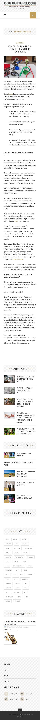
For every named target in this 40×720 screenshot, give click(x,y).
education (17, 548)
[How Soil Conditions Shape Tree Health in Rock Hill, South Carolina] (9, 399)
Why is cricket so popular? (24, 454)
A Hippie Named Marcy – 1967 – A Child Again (18, 463)
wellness (17, 601)
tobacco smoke (18, 259)
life (15, 575)
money (7, 579)
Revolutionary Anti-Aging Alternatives (25, 496)
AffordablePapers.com (12, 622)
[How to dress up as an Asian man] (9, 482)
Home (6, 670)
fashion (16, 552)
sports (18, 588)
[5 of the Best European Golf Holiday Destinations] (9, 471)
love (21, 575)
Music (15, 579)
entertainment (29, 548)
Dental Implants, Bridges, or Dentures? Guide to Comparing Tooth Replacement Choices (25, 417)
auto (7, 539)
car (17, 544)
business (24, 539)
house (30, 566)
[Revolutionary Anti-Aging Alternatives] (9, 495)
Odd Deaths (25, 579)
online (17, 583)
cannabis (8, 544)
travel (19, 597)
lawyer (25, 570)
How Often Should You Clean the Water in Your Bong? (20, 49)
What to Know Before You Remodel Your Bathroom (25, 390)
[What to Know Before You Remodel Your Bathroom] (9, 388)
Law (17, 570)
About (6, 675)
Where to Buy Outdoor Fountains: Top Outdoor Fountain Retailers (26, 431)
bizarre (15, 539)
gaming (16, 561)
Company (24, 544)
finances (8, 557)
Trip (27, 597)
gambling (30, 557)
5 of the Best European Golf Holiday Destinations (26, 473)
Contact (6, 681)
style (25, 588)
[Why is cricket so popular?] (9, 453)
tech (7, 592)
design (7, 548)
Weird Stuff (20, 43)
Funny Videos (19, 557)
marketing (30, 575)
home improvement (18, 566)
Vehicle (8, 601)
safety (26, 583)
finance (25, 552)
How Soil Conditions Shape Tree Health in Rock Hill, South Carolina (25, 402)
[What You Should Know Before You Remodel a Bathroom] (9, 376)
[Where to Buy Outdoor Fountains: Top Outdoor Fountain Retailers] (9, 429)
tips (25, 592)
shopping (8, 588)
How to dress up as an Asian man (25, 483)
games (7, 561)
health (25, 561)
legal (7, 575)
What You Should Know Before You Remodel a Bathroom (26, 378)
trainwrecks (9, 597)
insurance (9, 570)
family (7, 552)
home (7, 566)
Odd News (8, 583)
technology (16, 592)
